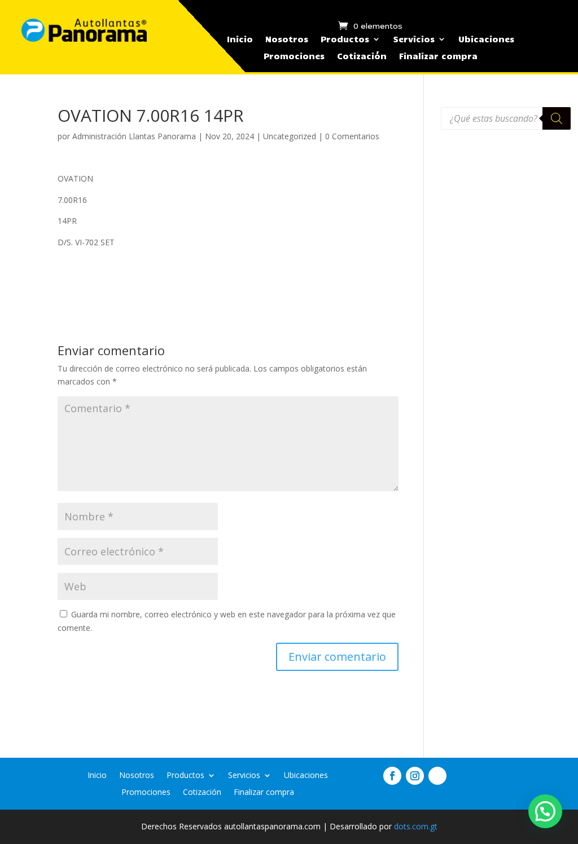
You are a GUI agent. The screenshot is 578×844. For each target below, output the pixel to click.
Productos (345, 39)
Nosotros (286, 39)
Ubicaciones (486, 39)
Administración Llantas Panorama (134, 136)
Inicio (240, 39)
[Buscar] (556, 118)
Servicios (414, 39)
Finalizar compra (438, 56)
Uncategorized (289, 136)
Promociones (294, 56)
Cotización (362, 56)
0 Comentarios (352, 136)
